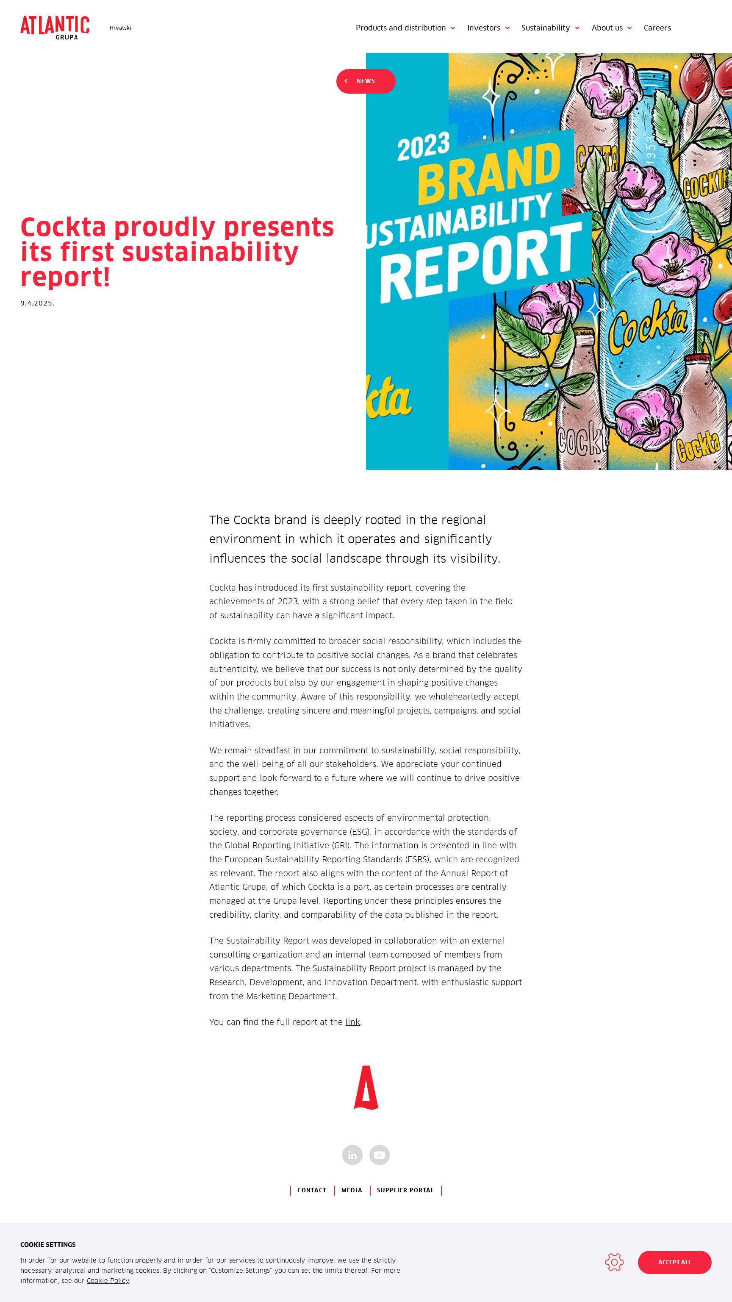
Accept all (674, 1262)
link (352, 1022)
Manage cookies (614, 1262)
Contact (312, 1190)
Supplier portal (405, 1190)
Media (352, 1190)
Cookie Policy (108, 1281)
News (366, 81)
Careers (657, 28)
